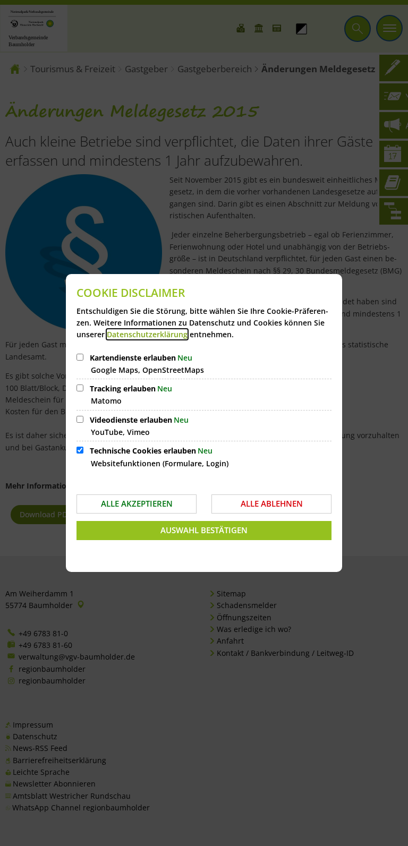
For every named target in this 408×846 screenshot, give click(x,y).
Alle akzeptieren (137, 503)
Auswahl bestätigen (204, 530)
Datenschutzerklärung (147, 334)
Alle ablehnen (272, 503)
